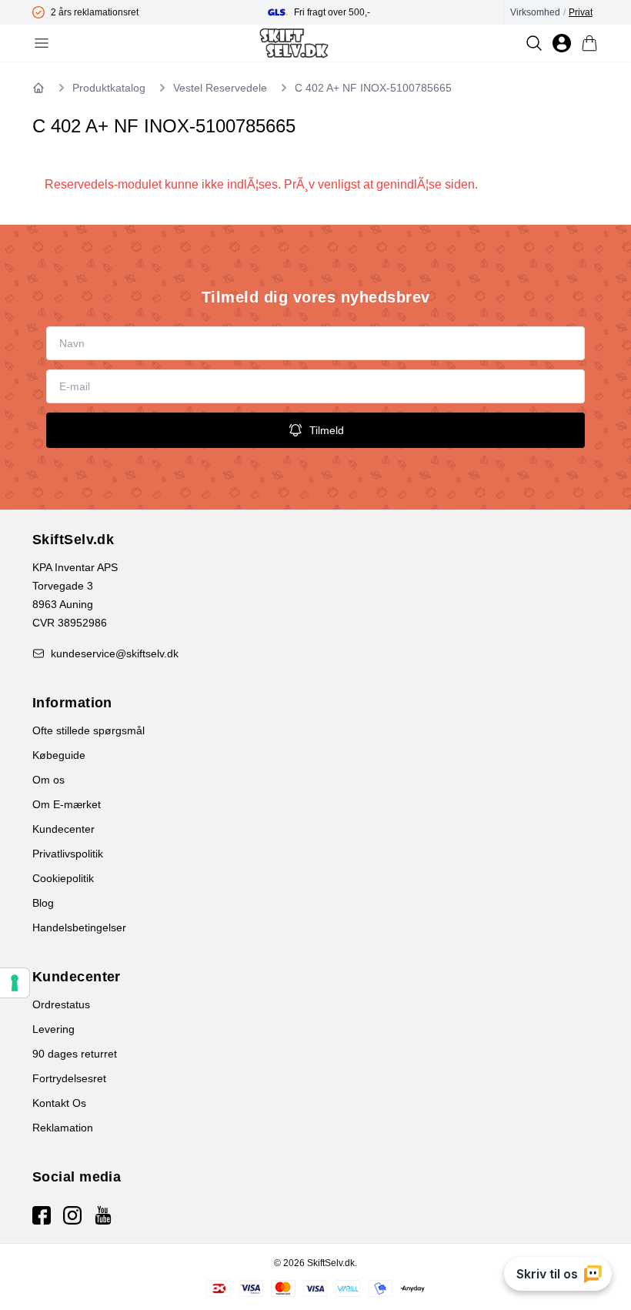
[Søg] (534, 43)
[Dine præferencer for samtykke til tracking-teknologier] (14, 983)
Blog (43, 903)
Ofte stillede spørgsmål (88, 730)
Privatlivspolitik (67, 853)
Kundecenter (63, 829)
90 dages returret (74, 1054)
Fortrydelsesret (69, 1078)
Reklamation (62, 1127)
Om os (48, 780)
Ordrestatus (61, 1004)
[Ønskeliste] (562, 43)
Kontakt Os (59, 1103)
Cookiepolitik (63, 878)
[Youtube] (103, 1215)
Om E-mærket (66, 804)
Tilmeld (326, 430)
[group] (150, 12)
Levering (53, 1029)
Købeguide (58, 755)
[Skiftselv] (293, 43)
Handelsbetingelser (79, 927)
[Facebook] (41, 1215)
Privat (581, 12)
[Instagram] (72, 1215)
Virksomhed (535, 12)
